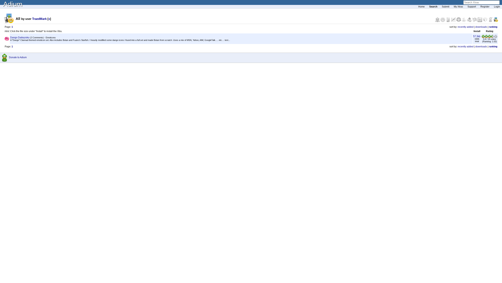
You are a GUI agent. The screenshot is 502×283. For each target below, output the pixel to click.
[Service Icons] (474, 21)
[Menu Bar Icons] (480, 21)
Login (497, 6)
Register (484, 6)
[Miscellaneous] (490, 21)
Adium (12, 4)
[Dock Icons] (437, 21)
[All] (495, 21)
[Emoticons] (443, 21)
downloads (481, 27)
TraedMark (39, 18)
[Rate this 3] (489, 37)
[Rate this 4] (492, 37)
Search (433, 6)
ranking (493, 27)
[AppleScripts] (464, 21)
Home (421, 6)
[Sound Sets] (459, 21)
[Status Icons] (469, 21)
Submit (445, 6)
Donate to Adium (18, 57)
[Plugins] (485, 21)
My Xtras (458, 6)
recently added (466, 27)
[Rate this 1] (483, 37)
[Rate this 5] (495, 37)
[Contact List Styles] (448, 21)
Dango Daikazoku (19, 37)
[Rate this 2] (486, 37)
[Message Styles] (453, 21)
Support (471, 6)
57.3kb (476, 36)
